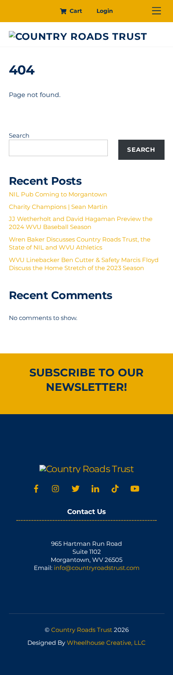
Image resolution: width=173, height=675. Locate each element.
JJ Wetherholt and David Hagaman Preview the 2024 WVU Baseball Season (80, 223)
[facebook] (36, 487)
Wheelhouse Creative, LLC (106, 642)
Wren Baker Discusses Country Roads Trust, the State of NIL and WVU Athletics (79, 243)
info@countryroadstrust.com (97, 568)
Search (19, 135)
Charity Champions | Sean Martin (58, 207)
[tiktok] (115, 487)
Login (105, 10)
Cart (75, 10)
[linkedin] (95, 487)
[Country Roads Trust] (78, 36)
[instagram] (56, 487)
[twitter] (76, 487)
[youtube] (135, 487)
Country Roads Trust (81, 630)
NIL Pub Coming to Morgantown (58, 194)
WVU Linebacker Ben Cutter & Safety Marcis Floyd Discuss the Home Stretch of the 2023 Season (84, 264)
